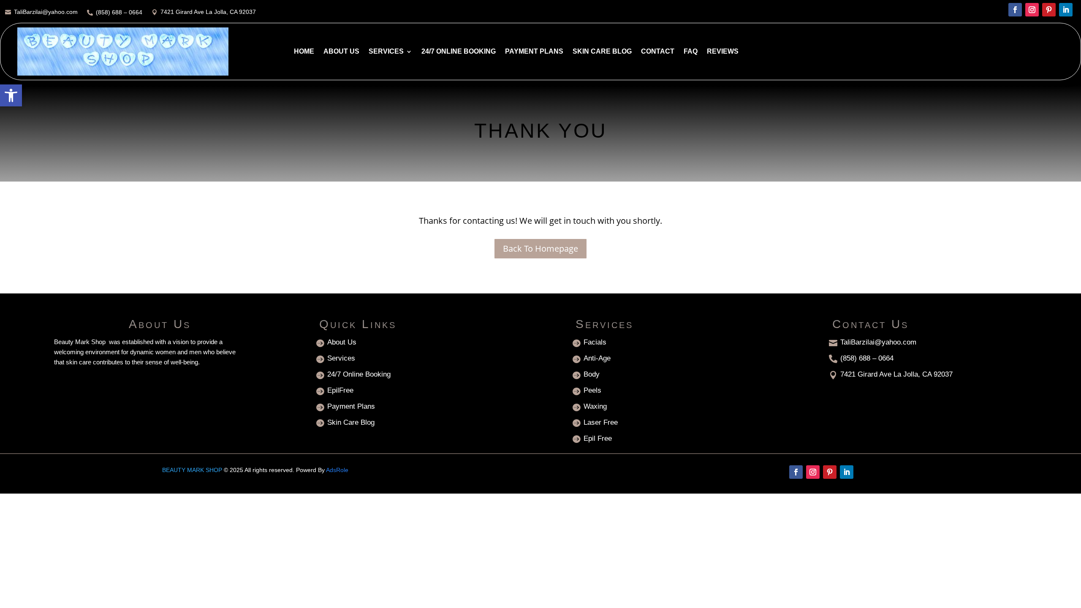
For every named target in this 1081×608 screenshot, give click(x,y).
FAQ (691, 51)
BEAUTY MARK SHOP (192, 470)
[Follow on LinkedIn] (1066, 9)
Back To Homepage (540, 248)
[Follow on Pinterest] (1049, 9)
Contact (657, 51)
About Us (341, 51)
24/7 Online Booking (458, 51)
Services (386, 51)
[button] (11, 95)
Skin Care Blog (602, 51)
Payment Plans (534, 51)
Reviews (723, 51)
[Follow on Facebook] (1015, 9)
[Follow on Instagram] (1032, 9)
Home (304, 51)
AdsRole (337, 470)
